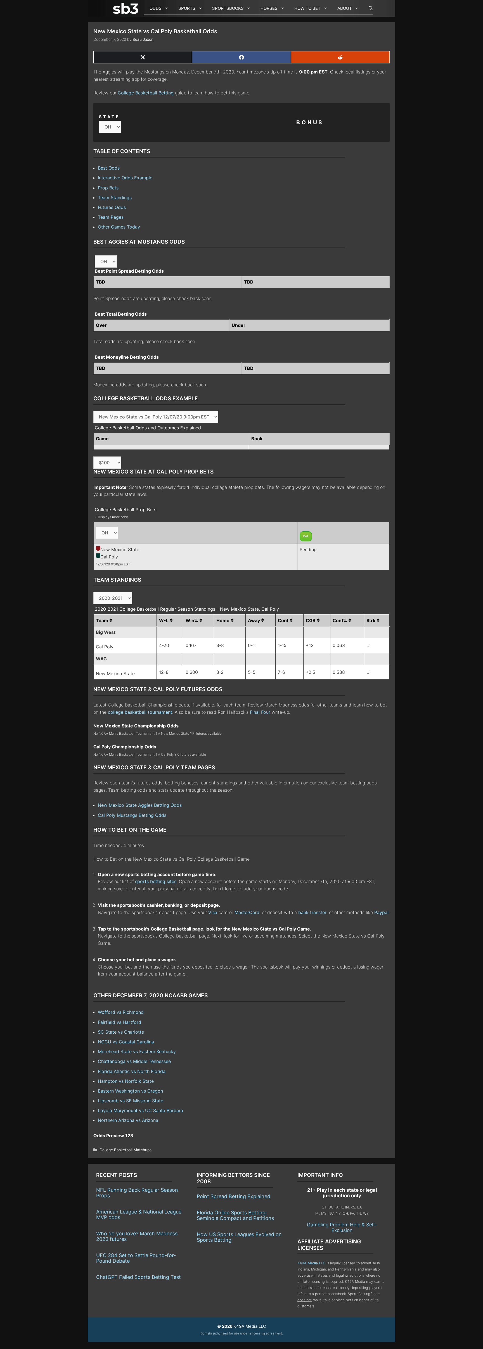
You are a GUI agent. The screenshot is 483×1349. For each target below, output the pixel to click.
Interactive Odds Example (125, 177)
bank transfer (312, 912)
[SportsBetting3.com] (127, 8)
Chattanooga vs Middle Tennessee (134, 1061)
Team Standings (115, 197)
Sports (186, 8)
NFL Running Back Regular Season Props (137, 1192)
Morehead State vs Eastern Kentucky (137, 1051)
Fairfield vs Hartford (119, 1022)
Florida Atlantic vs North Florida (131, 1071)
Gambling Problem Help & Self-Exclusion (342, 1227)
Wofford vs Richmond (121, 1012)
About (344, 8)
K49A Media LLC (311, 1263)
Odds (156, 8)
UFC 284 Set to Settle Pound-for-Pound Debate (136, 1258)
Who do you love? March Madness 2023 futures (136, 1236)
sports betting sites (155, 881)
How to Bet (307, 8)
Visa (212, 912)
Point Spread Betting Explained (233, 1196)
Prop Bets (108, 188)
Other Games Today (119, 227)
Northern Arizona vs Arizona (128, 1120)
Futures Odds (112, 207)
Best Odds (109, 168)
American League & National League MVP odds (138, 1214)
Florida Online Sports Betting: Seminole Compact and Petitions (235, 1215)
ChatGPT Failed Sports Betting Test (138, 1277)
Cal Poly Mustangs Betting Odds (132, 815)
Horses (269, 8)
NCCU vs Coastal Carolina (126, 1042)
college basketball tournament (140, 712)
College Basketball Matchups (125, 1150)
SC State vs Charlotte (121, 1032)
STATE (109, 116)
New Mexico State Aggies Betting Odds (140, 805)
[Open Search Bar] (368, 8)
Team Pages (111, 217)
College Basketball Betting (146, 93)
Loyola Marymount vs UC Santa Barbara (140, 1110)
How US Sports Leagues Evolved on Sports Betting (239, 1237)
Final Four (260, 712)
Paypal (381, 912)
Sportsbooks (228, 8)
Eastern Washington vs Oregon (130, 1091)
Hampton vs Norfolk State (126, 1081)
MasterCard (247, 912)
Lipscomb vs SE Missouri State (130, 1100)
